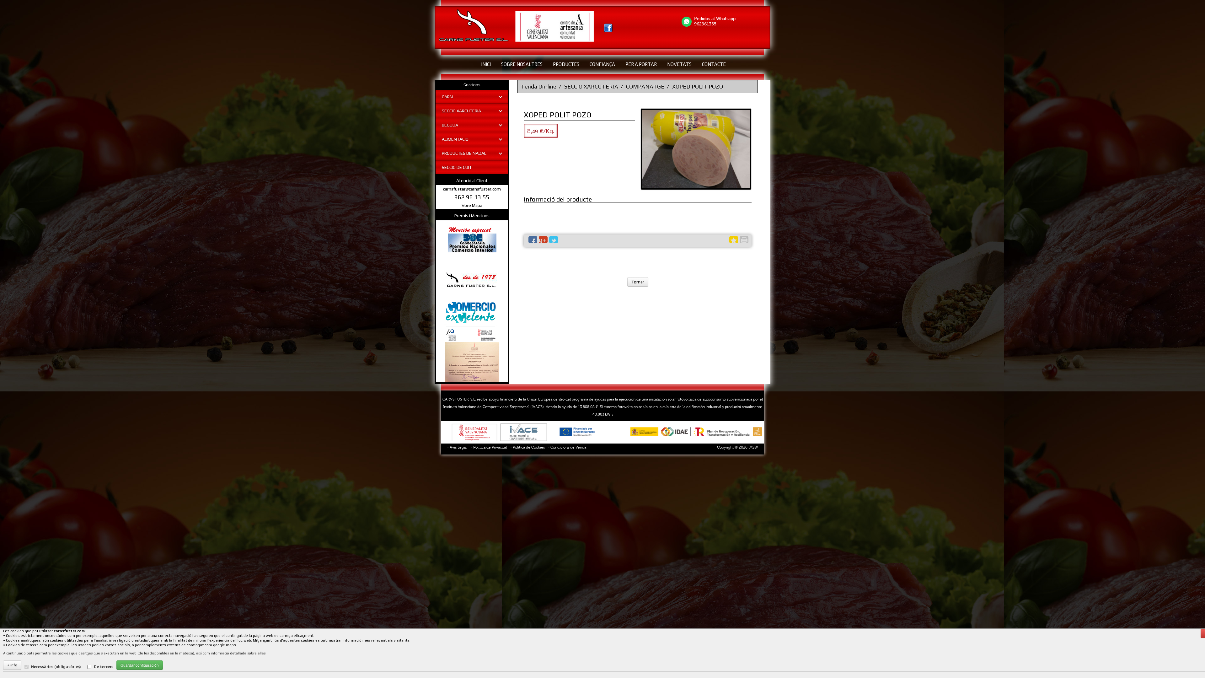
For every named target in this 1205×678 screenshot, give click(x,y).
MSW (753, 447)
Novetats (679, 64)
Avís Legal (458, 447)
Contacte (714, 64)
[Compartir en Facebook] (532, 239)
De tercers (103, 667)
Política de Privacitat (490, 447)
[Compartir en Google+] (543, 239)
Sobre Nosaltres (522, 64)
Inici (486, 64)
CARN (447, 96)
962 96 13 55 (471, 197)
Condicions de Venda (568, 447)
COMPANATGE (645, 86)
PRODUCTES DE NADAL (464, 153)
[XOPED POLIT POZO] (696, 149)
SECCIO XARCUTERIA (461, 110)
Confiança (602, 64)
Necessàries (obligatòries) (56, 667)
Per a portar (641, 64)
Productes (566, 64)
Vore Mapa (472, 205)
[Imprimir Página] (744, 239)
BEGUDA (450, 124)
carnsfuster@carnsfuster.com (472, 188)
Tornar (637, 281)
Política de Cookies (529, 447)
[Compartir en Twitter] (553, 239)
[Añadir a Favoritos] (733, 239)
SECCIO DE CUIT (457, 167)
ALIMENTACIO (455, 139)
